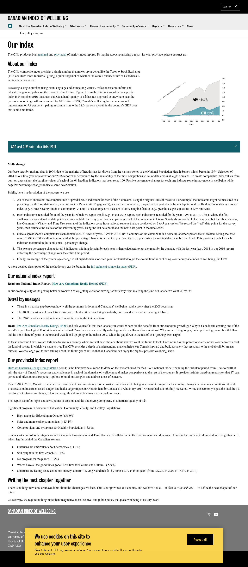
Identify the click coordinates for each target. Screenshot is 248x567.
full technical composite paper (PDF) (113, 266)
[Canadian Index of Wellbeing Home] (10, 26)
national (43, 54)
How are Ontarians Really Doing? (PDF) (33, 368)
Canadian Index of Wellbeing (32, 511)
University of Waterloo (21, 536)
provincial (60, 54)
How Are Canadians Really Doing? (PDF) (79, 283)
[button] (43, 26)
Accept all (200, 539)
